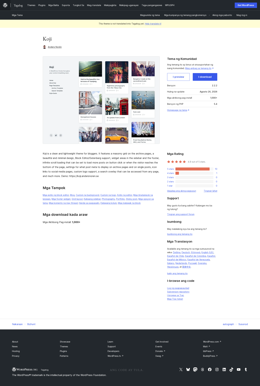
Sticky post (131, 199)
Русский (192, 263)
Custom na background (87, 195)
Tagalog (44, 370)
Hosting (16, 351)
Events (158, 346)
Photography (108, 199)
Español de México (176, 259)
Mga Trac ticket (175, 299)
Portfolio (120, 199)
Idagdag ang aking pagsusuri (181, 191)
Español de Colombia (195, 256)
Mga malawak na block (129, 203)
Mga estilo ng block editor (56, 195)
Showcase (65, 341)
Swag (159, 356)
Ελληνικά (195, 252)
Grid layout (77, 199)
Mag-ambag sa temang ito (198, 68)
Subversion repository (178, 291)
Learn (110, 341)
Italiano (170, 263)
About (15, 341)
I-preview (178, 76)
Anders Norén (55, 47)
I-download (205, 76)
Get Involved (161, 341)
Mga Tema (17, 15)
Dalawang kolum (109, 203)
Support (112, 346)
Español (211, 256)
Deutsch (186, 252)
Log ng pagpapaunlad (178, 288)
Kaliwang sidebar (92, 199)
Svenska (202, 263)
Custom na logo (108, 195)
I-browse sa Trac (175, 295)
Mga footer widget (61, 199)
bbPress (208, 351)
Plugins (63, 351)
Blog (72, 195)
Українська (172, 266)
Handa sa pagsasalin (89, 203)
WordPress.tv (116, 356)
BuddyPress (210, 356)
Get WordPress (246, 5)
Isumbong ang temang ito (179, 234)
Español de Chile (175, 256)
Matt (206, 346)
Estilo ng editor (124, 195)
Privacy (15, 356)
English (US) (207, 252)
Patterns (64, 356)
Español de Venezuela (198, 259)
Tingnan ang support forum (180, 214)
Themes (64, 346)
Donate (160, 351)
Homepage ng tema (177, 110)
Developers (113, 351)
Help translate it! (153, 23)
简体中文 (186, 266)
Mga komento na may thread (63, 203)
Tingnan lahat (210, 191)
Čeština (176, 252)
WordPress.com (212, 341)
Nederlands (181, 263)
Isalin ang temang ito (177, 273)
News (15, 346)
